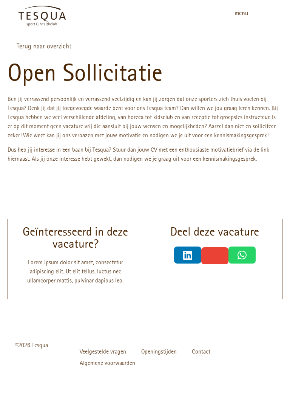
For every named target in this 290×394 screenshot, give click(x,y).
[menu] (265, 15)
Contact (201, 352)
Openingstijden (159, 352)
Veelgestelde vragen (103, 352)
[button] (187, 255)
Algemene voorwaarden (107, 364)
